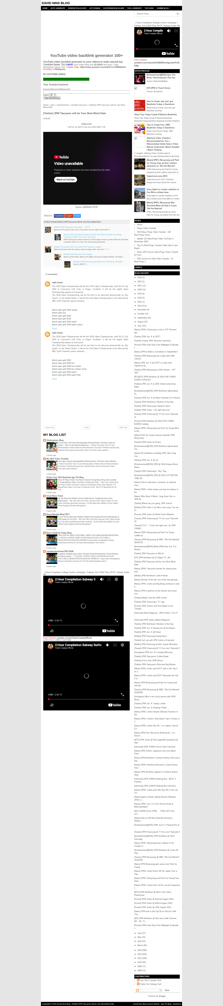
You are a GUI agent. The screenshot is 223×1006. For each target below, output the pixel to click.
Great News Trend (54, 496)
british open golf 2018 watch (64, 322)
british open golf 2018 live (63, 363)
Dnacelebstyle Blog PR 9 (57, 514)
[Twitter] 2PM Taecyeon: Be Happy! (78, 254)
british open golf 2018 (61, 316)
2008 (139, 970)
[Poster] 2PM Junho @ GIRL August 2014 (152, 907)
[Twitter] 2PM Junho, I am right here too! (152, 410)
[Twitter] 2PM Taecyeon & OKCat (149, 553)
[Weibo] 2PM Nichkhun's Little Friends (151, 575)
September (142, 318)
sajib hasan (57, 282)
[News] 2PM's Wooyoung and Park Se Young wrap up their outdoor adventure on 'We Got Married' (163, 163)
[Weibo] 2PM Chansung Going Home (150, 636)
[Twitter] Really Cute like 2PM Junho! (150, 598)
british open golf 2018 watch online (67, 324)
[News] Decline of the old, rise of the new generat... (156, 580)
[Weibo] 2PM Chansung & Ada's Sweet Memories (156, 644)
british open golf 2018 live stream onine (69, 369)
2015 (139, 302)
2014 (139, 306)
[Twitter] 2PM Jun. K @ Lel (146, 460)
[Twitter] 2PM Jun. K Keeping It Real (150, 707)
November (142, 309)
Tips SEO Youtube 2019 (150, 980)
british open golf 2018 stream (65, 310)
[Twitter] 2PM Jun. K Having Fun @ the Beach (154, 628)
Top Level (149, 8)
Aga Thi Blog (166, 1004)
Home (44, 8)
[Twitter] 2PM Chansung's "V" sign (149, 602)
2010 (139, 962)
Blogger (162, 996)
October (141, 314)
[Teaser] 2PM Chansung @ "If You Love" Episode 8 (157, 832)
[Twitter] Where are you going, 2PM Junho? (153, 503)
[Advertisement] (66, 30)
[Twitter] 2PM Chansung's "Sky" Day (150, 471)
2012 (139, 954)
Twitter (77, 216)
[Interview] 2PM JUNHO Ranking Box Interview (155, 786)
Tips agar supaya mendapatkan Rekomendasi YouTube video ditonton (87, 461)
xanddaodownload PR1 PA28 (59, 551)
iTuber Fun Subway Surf (150, 984)
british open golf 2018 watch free (66, 375)
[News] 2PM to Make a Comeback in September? (156, 352)
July (139, 326)
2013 (139, 950)
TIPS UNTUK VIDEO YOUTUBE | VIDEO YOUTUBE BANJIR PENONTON (88, 535)
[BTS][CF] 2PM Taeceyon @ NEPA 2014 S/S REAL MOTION (97, 262)
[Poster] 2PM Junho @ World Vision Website (154, 514)
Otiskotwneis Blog (55, 440)
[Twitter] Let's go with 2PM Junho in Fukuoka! (154, 640)
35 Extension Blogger (113, 8)
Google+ (69, 216)
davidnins (177, 1004)
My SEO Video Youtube (57, 459)
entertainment (63, 105)
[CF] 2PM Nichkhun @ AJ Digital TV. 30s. (152, 557)
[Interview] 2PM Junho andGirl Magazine (152, 620)
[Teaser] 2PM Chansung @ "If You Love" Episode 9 (157, 648)
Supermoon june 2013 (157, 176)
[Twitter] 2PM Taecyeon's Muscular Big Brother (155, 664)
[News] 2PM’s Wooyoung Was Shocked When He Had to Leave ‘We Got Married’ (162, 205)
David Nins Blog (56, 3)
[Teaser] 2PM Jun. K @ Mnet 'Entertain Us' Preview (157, 398)
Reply (54, 328)
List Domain (94, 8)
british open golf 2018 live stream (66, 366)
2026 (139, 277)
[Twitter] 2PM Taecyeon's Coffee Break (151, 656)
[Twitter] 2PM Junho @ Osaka (147, 442)
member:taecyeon (79, 105)
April (139, 941)
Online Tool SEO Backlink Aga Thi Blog (65, 477)
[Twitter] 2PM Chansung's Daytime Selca (152, 406)
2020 (139, 289)
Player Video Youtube (146, 228)
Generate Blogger (77, 8)
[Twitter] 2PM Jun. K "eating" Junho (150, 703)
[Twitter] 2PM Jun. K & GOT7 (147, 336)
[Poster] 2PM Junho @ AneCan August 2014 (153, 899)
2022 (139, 281)
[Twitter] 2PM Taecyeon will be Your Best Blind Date (93, 1004)
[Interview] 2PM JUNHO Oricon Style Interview (154, 747)
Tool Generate (134, 8)
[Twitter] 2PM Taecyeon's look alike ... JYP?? (72, 227)
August (140, 322)
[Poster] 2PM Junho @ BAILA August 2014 (153, 903)
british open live (59, 313)
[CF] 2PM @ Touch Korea (158, 88)
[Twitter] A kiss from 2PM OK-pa (148, 660)
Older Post (123, 427)
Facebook (59, 216)
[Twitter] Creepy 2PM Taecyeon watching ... (153, 341)
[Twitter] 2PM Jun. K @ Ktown (147, 632)
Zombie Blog (163, 8)
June (139, 933)
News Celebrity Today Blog (59, 533)
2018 (139, 298)
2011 (139, 958)
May (139, 937)
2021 (139, 286)
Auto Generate (58, 8)
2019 (139, 294)
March (140, 945)
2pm (52, 105)
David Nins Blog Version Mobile (146, 1004)
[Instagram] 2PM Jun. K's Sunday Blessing (153, 652)
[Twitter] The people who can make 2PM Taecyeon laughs (77, 247)
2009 (139, 966)
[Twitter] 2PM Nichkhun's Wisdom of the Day (154, 402)
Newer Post (50, 427)
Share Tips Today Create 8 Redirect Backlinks (155, 114)
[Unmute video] (86, 675)
